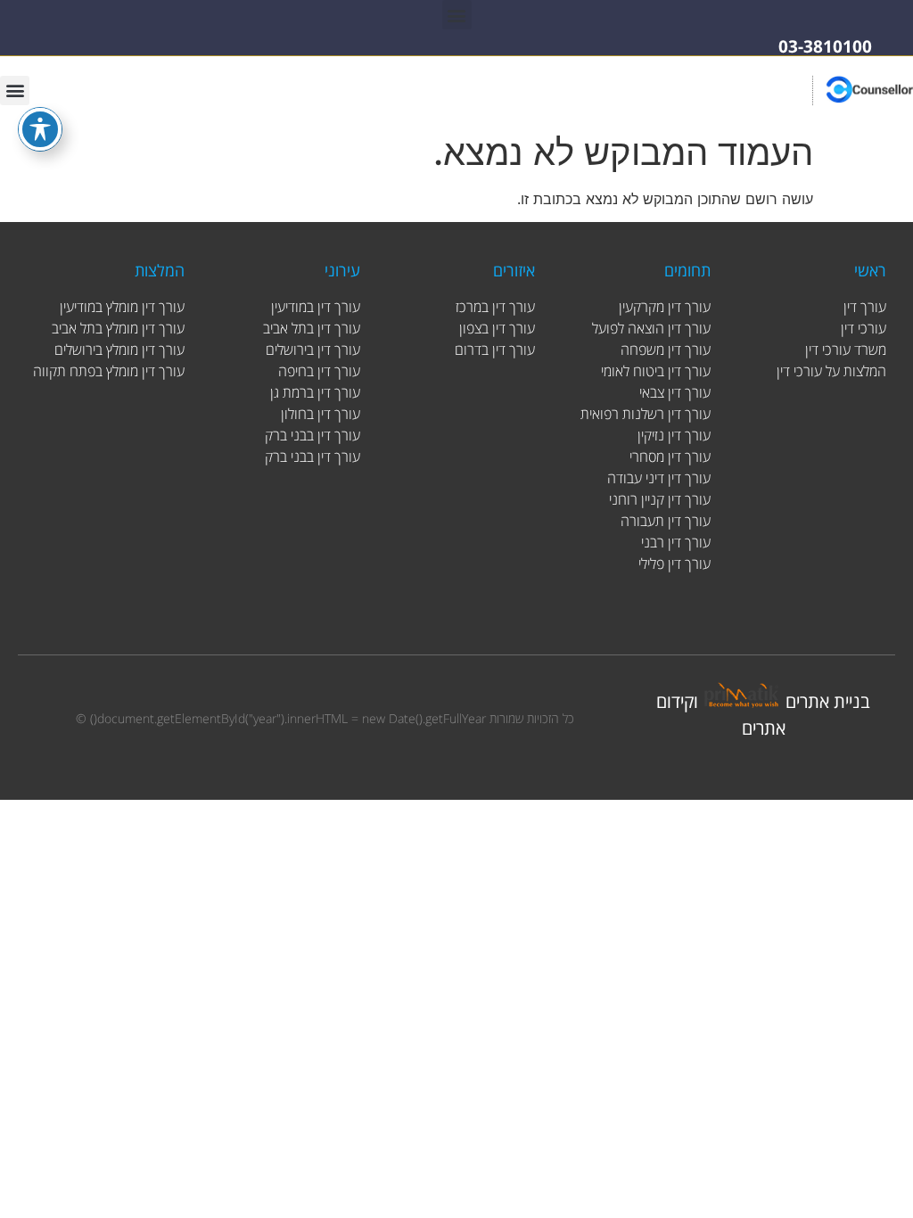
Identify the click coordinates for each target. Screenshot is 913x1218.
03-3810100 (825, 46)
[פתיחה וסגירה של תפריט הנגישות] (40, 129)
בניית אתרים (828, 701)
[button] (457, 14)
